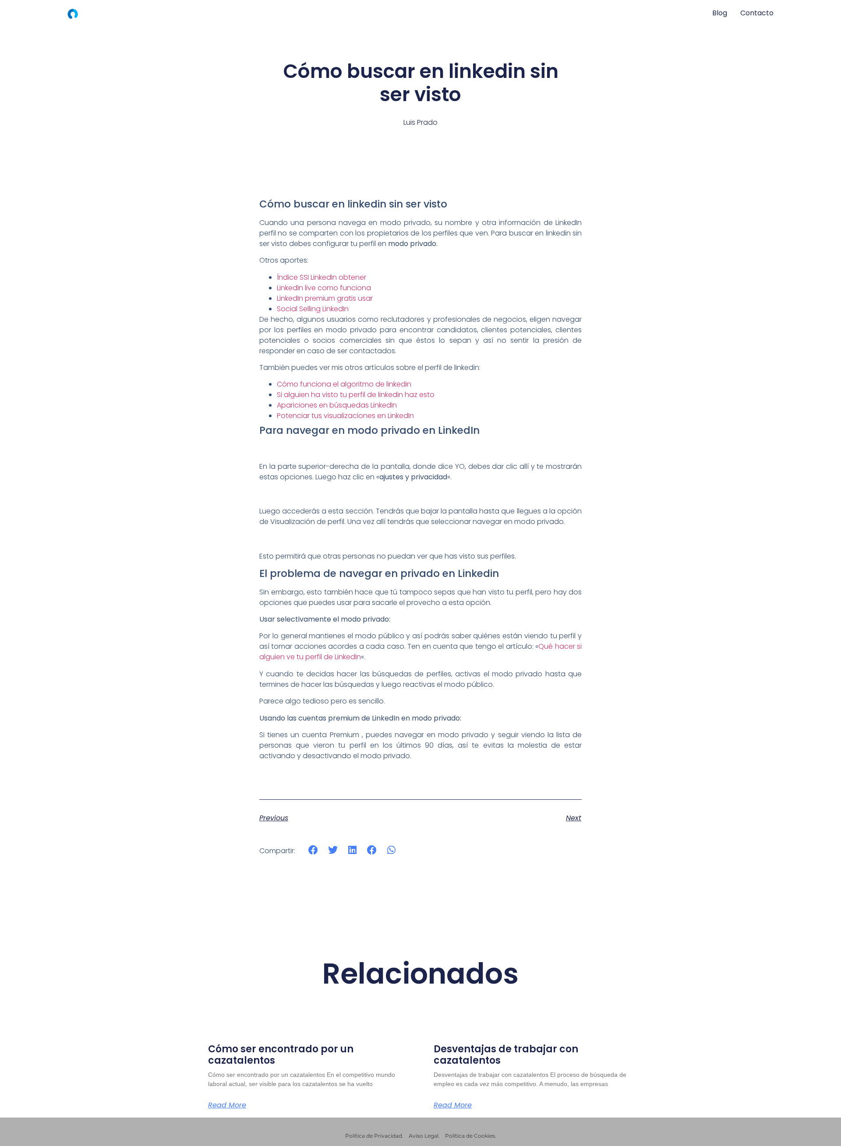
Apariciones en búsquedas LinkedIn (337, 405)
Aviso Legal (423, 1135)
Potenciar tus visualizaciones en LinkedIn (345, 416)
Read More (227, 1105)
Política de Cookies (470, 1135)
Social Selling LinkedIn (313, 309)
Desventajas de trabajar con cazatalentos (506, 1054)
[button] (313, 850)
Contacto (757, 13)
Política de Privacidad (373, 1135)
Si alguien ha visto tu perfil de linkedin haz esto (356, 395)
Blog (719, 13)
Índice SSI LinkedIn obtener (321, 277)
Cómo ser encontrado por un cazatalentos (280, 1054)
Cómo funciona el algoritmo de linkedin (344, 384)
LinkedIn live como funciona (324, 288)
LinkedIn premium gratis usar (325, 298)
